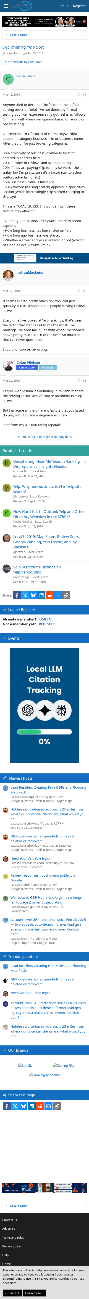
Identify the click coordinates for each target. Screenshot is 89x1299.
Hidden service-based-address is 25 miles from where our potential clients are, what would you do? (48, 814)
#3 (84, 380)
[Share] (78, 94)
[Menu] (6, 6)
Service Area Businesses (26, 827)
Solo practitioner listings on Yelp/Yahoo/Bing (37, 570)
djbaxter (19, 552)
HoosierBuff (21, 471)
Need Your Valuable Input (30, 858)
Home (6, 1264)
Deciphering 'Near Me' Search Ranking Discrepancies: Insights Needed (46, 464)
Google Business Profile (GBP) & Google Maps (41, 801)
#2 (84, 291)
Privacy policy (11, 1246)
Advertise (8, 1228)
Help (5, 1255)
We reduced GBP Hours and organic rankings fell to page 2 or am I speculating (46, 899)
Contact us (9, 1220)
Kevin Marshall (23, 521)
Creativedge (21, 577)
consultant (13, 53)
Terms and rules (13, 1237)
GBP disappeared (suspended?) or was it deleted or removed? (42, 838)
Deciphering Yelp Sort (23, 47)
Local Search (40, 471)
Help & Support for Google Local (32, 943)
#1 (84, 94)
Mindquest (20, 496)
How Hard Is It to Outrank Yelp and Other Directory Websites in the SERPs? (49, 514)
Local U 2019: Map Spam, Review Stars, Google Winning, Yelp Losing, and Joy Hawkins (46, 542)
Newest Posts (21, 778)
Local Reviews (39, 496)
